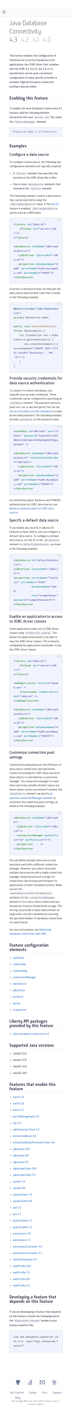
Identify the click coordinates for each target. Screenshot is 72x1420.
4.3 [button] (13, 40)
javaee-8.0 (19, 1188)
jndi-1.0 (55, 204)
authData (18, 957)
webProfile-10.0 (22, 1266)
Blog (17, 1397)
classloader (19, 964)
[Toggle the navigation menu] (4, 12)
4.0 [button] (47, 40)
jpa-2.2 (17, 1214)
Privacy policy (51, 1401)
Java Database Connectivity (28, 27)
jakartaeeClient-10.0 (25, 1168)
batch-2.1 (18, 1109)
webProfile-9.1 (21, 1285)
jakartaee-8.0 (21, 1155)
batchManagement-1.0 (26, 1116)
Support (57, 1392)
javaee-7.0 (19, 1181)
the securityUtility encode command (30, 411)
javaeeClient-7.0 (22, 1194)
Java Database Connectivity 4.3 (31, 1033)
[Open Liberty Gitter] (54, 1382)
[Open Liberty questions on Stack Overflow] (30, 1382)
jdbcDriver (19, 990)
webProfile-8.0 (21, 1279)
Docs (44, 1392)
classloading (20, 970)
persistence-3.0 (21, 1233)
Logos (39, 1404)
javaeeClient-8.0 (22, 1201)
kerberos (18, 996)
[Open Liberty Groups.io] (42, 1382)
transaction (19, 1009)
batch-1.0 (18, 1097)
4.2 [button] (25, 40)
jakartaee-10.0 (21, 1149)
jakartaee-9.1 (21, 1162)
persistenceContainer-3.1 (27, 1253)
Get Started (17, 1392)
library (16, 1003)
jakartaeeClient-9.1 (24, 1174)
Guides (33, 1392)
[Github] (18, 1382)
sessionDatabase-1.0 (25, 1259)
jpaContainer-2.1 (22, 1220)
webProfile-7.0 (21, 1272)
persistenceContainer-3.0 (27, 1246)
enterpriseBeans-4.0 (24, 1136)
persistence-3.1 (21, 1240)
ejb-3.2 (17, 1122)
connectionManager (24, 977)
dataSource (20, 983)
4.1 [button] (36, 40)
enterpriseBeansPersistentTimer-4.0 (33, 1142)
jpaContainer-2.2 (22, 1227)
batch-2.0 (18, 1103)
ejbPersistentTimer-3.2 (26, 1129)
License (31, 1404)
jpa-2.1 (17, 1207)
